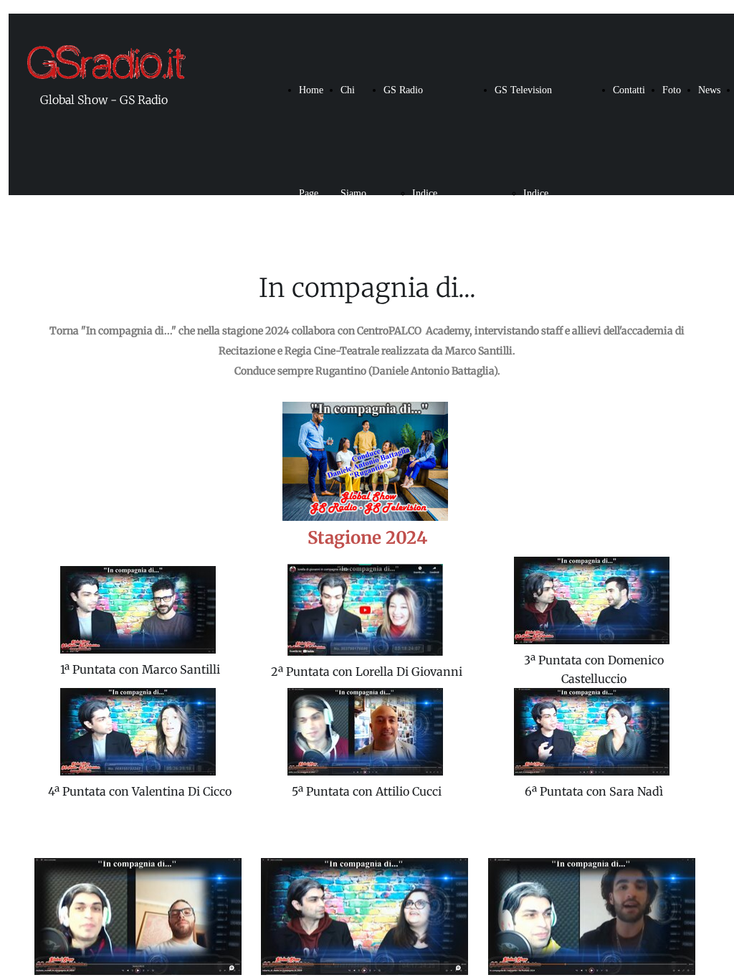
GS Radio (403, 90)
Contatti (629, 90)
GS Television (523, 90)
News (709, 90)
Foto (671, 90)
